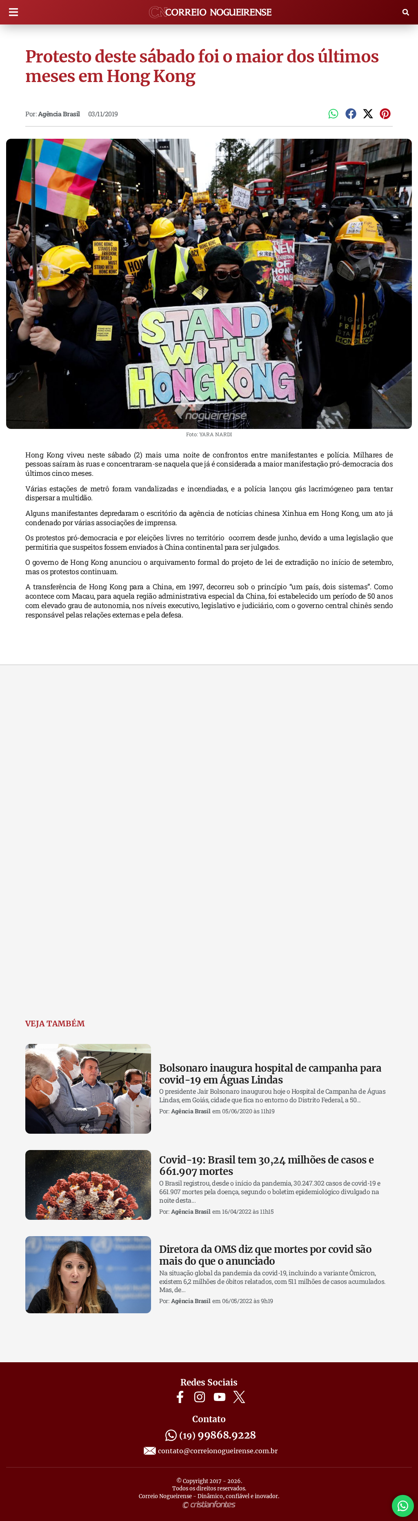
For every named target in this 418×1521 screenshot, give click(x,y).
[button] (13, 12)
